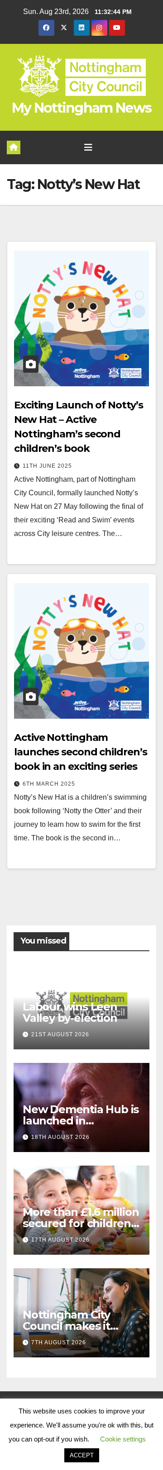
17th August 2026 (60, 1240)
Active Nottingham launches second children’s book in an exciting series (80, 752)
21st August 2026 (60, 1034)
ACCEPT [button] (82, 1455)
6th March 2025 (49, 784)
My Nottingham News (81, 108)
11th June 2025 (47, 466)
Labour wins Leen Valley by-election (70, 1012)
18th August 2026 (60, 1137)
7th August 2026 (58, 1342)
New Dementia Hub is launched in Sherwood (81, 1120)
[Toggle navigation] (88, 147)
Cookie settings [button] (123, 1439)
